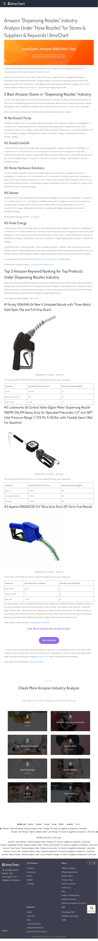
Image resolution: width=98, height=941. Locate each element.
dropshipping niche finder (39, 622)
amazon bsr (32, 87)
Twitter (30, 824)
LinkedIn (69, 824)
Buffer (61, 824)
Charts (29, 876)
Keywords (31, 872)
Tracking (30, 883)
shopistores (48, 264)
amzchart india (37, 264)
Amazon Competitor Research (74, 903)
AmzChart (12, 77)
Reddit (38, 824)
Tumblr (47, 824)
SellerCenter (25, 77)
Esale (64, 920)
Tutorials (30, 916)
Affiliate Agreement (70, 872)
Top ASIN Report (34, 923)
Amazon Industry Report (37, 931)
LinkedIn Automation (70, 916)
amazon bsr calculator (67, 106)
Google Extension (69, 899)
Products (30, 868)
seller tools (34, 298)
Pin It (77, 824)
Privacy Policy (67, 880)
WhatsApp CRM (68, 912)
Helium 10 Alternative (70, 895)
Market (30, 880)
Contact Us (66, 887)
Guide (29, 912)
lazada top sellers (36, 662)
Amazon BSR (43, 656)
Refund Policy (67, 876)
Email (54, 824)
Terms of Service (69, 883)
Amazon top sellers (49, 259)
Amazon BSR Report (35, 927)
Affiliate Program (69, 868)
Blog (29, 920)
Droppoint (35, 217)
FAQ (63, 891)
